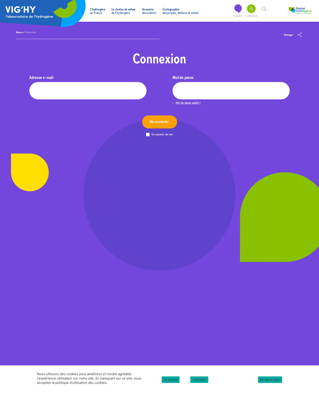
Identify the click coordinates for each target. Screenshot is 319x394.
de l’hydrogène (124, 11)
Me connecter (159, 121)
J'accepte (199, 379)
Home (19, 32)
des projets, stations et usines (181, 11)
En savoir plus (270, 379)
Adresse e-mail (41, 77)
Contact (238, 16)
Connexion (251, 16)
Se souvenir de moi (162, 134)
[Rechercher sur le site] (263, 8)
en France (97, 11)
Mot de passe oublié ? (188, 103)
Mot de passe (183, 77)
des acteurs (149, 11)
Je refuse (170, 379)
